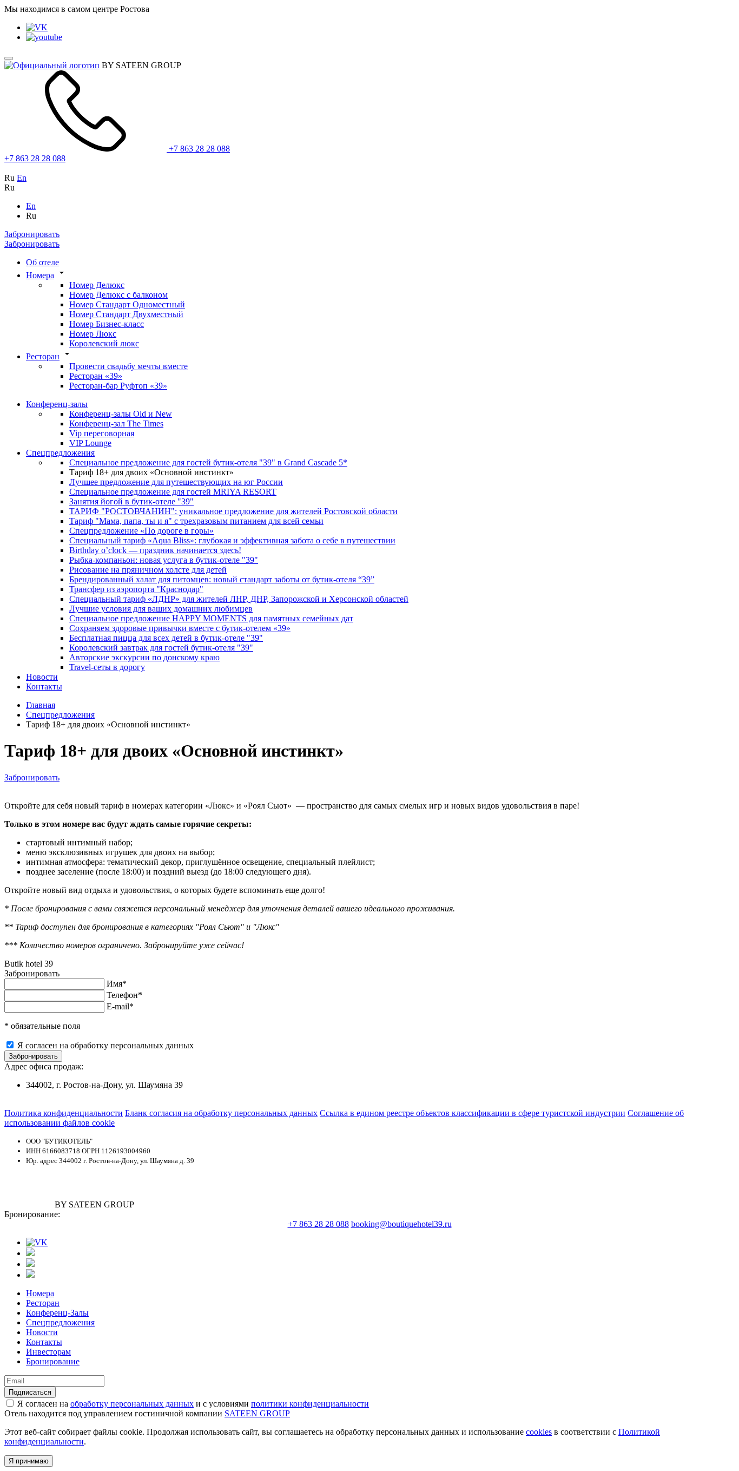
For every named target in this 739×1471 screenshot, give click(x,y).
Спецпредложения (60, 452)
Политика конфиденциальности (63, 1113)
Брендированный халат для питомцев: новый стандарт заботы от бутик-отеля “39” (221, 579)
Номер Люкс (92, 333)
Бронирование (53, 1361)
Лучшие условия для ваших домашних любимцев (161, 608)
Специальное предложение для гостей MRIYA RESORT (172, 491)
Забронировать (32, 234)
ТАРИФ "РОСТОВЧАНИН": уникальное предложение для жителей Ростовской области (233, 511)
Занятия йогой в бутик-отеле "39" (131, 501)
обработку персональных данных (132, 1403)
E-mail (120, 1006)
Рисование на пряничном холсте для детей (148, 569)
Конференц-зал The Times (116, 423)
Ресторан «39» (95, 375)
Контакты (44, 686)
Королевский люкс (104, 343)
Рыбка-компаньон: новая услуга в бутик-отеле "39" (163, 559)
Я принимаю (29, 1461)
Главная (40, 705)
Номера (40, 275)
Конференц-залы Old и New (120, 413)
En (22, 177)
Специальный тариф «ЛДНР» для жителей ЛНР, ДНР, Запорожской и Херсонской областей (238, 598)
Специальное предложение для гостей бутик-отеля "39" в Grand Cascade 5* (208, 462)
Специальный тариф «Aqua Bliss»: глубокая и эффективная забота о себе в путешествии (232, 540)
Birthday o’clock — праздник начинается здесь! (155, 550)
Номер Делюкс (96, 285)
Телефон (124, 995)
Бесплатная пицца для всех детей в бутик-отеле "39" (166, 637)
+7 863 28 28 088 (198, 148)
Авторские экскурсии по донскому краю (144, 657)
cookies (539, 1431)
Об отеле (42, 262)
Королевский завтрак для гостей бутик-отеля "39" (161, 647)
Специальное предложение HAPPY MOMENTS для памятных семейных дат (211, 618)
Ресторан (43, 356)
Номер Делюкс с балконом (118, 294)
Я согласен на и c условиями (193, 1403)
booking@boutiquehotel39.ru (401, 1224)
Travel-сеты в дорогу (107, 667)
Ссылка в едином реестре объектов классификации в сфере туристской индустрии (472, 1113)
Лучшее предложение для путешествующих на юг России (176, 482)
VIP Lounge (90, 443)
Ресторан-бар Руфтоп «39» (118, 385)
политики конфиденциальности (310, 1403)
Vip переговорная (101, 433)
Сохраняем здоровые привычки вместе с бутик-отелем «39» (180, 628)
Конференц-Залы (57, 1312)
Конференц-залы (57, 404)
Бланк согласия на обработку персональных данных (221, 1113)
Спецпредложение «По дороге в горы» (141, 530)
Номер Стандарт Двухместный (126, 314)
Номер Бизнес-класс (106, 324)
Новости (42, 676)
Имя (117, 983)
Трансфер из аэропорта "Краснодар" (136, 589)
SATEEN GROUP (257, 1413)
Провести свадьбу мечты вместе (128, 366)
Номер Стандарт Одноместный (127, 304)
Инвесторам (48, 1351)
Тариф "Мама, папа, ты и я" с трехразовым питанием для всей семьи (196, 521)
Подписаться (30, 1392)
